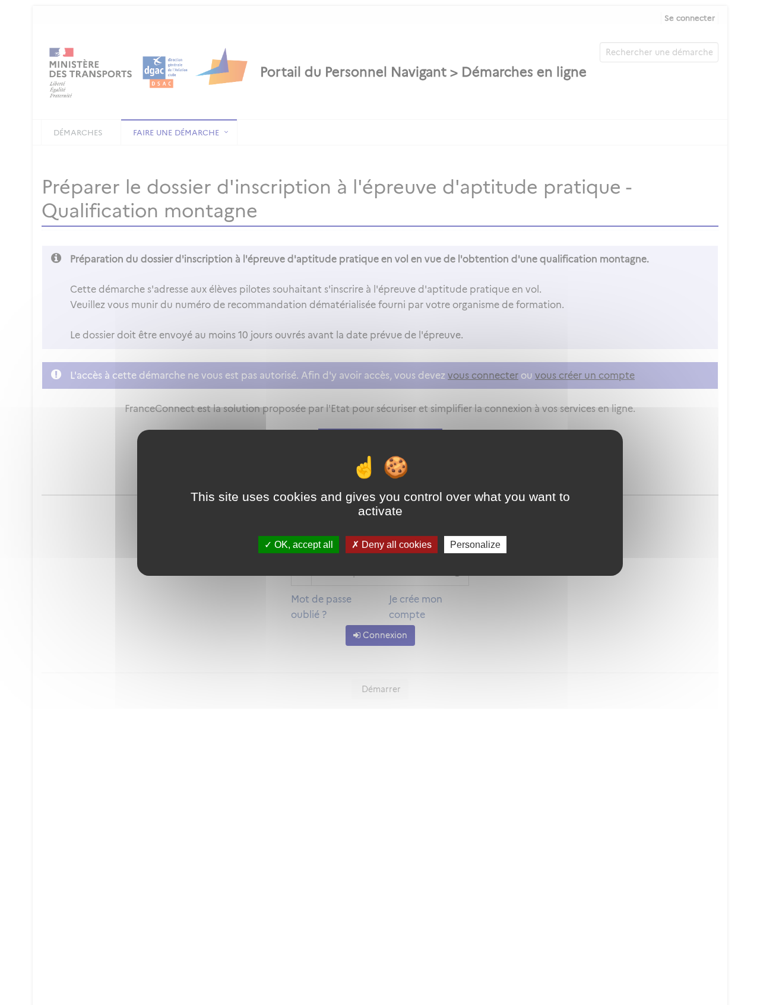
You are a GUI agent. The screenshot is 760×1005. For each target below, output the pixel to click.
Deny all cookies (395, 544)
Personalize (475, 544)
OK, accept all (302, 544)
